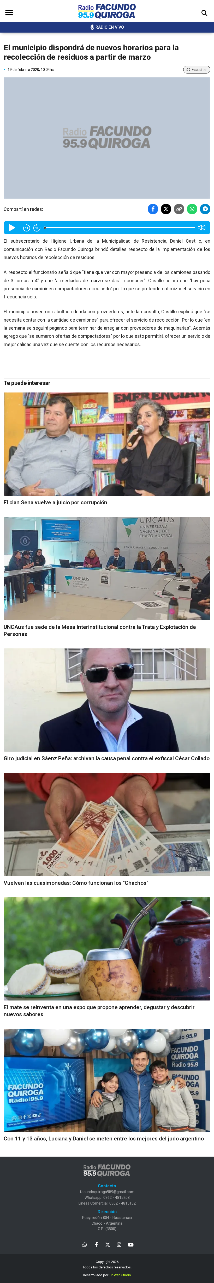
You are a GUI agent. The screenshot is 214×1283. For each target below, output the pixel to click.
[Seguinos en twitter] (107, 1244)
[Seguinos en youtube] (130, 1244)
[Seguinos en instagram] (119, 1244)
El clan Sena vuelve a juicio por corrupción (55, 502)
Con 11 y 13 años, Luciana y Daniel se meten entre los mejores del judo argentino (104, 1138)
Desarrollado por (107, 1275)
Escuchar (199, 69)
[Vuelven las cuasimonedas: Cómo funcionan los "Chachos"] (107, 824)
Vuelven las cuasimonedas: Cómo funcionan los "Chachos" (76, 883)
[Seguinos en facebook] (96, 1244)
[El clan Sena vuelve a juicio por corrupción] (107, 444)
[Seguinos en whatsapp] (84, 1244)
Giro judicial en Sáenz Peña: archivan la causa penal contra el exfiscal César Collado (107, 758)
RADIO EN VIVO (110, 27)
